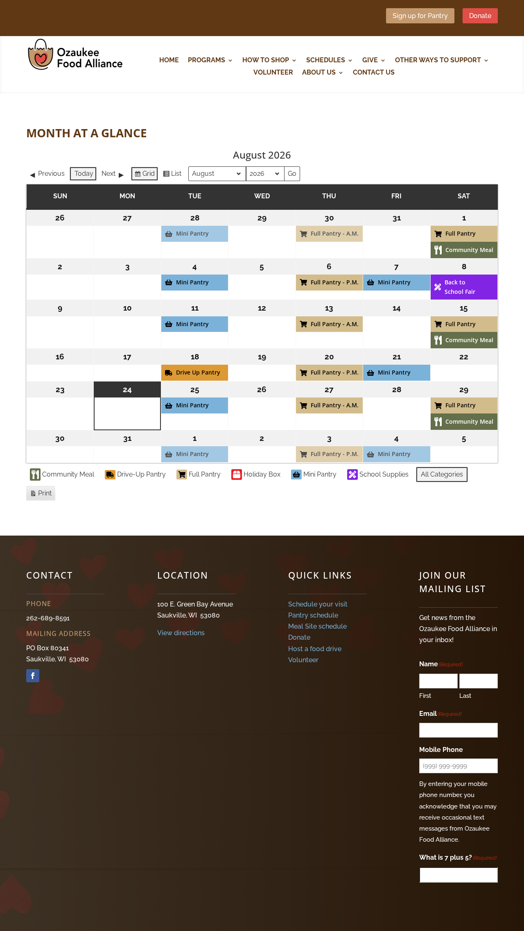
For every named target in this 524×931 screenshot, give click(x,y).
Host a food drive (314, 649)
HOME (169, 60)
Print (40, 495)
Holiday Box (262, 474)
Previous (51, 173)
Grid (144, 175)
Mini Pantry (320, 474)
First (425, 695)
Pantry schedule (313, 615)
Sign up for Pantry (420, 16)
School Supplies (384, 474)
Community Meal (68, 474)
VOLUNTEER (273, 73)
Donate (480, 16)
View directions (181, 633)
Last (465, 695)
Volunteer (303, 660)
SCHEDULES (325, 60)
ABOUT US (319, 73)
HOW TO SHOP (265, 60)
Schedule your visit (318, 604)
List (172, 175)
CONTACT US (374, 73)
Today (84, 173)
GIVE (370, 60)
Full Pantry (205, 474)
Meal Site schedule (317, 626)
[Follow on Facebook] (32, 675)
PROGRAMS (206, 60)
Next (108, 173)
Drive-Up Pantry (141, 474)
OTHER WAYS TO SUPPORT (438, 60)
